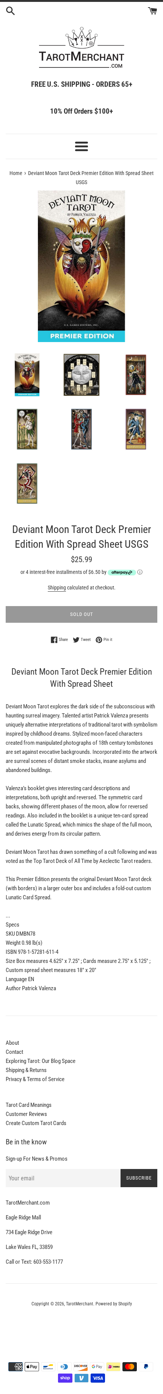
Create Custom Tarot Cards (36, 1123)
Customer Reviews (26, 1114)
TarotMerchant (79, 1303)
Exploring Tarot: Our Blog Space (40, 1061)
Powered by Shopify (114, 1303)
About (12, 1042)
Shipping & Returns (26, 1070)
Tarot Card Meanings (29, 1105)
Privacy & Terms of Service (35, 1079)
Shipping (57, 587)
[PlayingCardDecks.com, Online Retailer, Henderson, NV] (81, 1325)
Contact (14, 1052)
